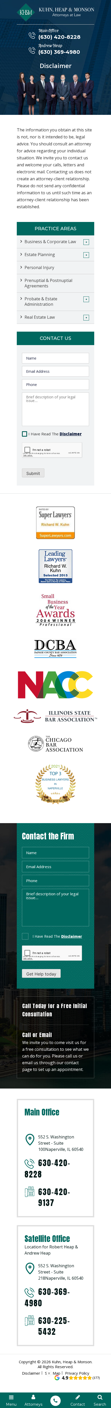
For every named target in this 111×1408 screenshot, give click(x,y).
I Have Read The (55, 433)
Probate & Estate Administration (41, 301)
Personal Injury (39, 267)
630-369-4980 (47, 1297)
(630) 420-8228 (59, 37)
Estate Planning (40, 254)
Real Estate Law (40, 317)
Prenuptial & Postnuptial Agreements (48, 283)
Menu (11, 1404)
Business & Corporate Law (50, 241)
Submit (33, 473)
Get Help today (41, 974)
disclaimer (71, 936)
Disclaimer (71, 433)
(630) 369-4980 (59, 52)
